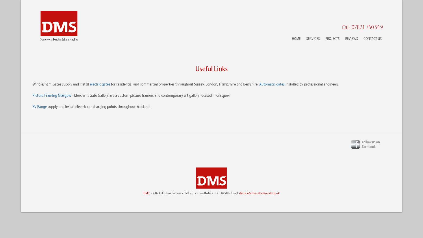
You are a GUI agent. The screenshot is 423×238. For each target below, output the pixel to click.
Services (313, 38)
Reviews (351, 38)
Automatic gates (272, 84)
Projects (332, 38)
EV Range (40, 106)
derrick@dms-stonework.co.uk (259, 193)
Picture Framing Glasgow (52, 95)
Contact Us (373, 38)
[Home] (59, 26)
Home (296, 38)
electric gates (100, 84)
